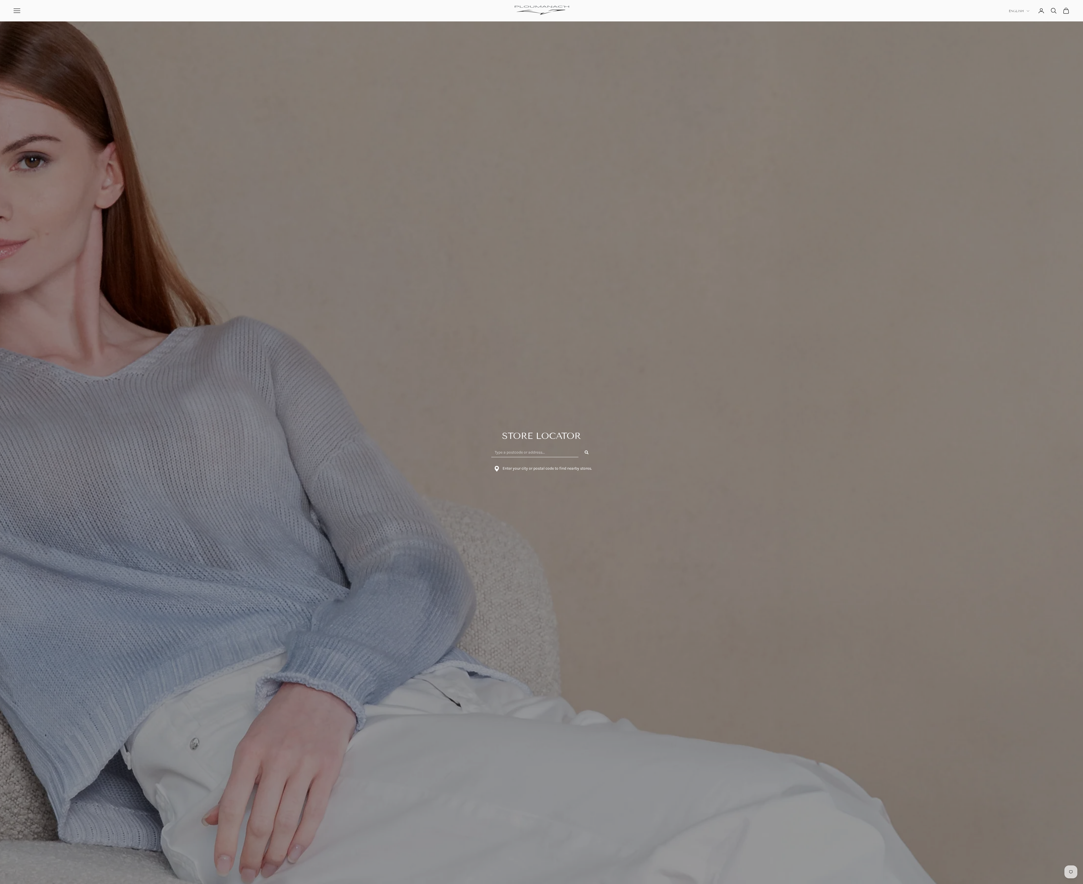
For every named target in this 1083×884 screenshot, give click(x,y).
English (1016, 11)
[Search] (586, 452)
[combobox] (534, 452)
